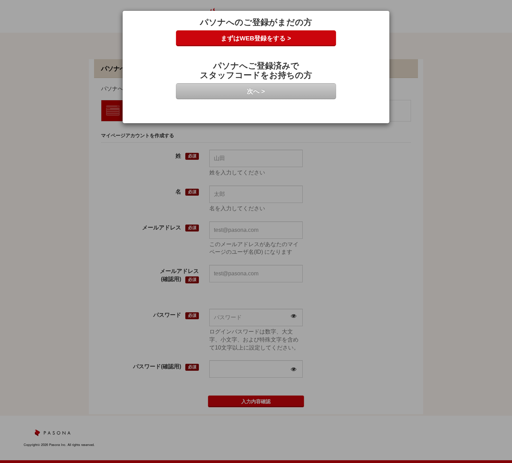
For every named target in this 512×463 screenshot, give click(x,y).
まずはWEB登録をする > (256, 38)
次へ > (256, 91)
